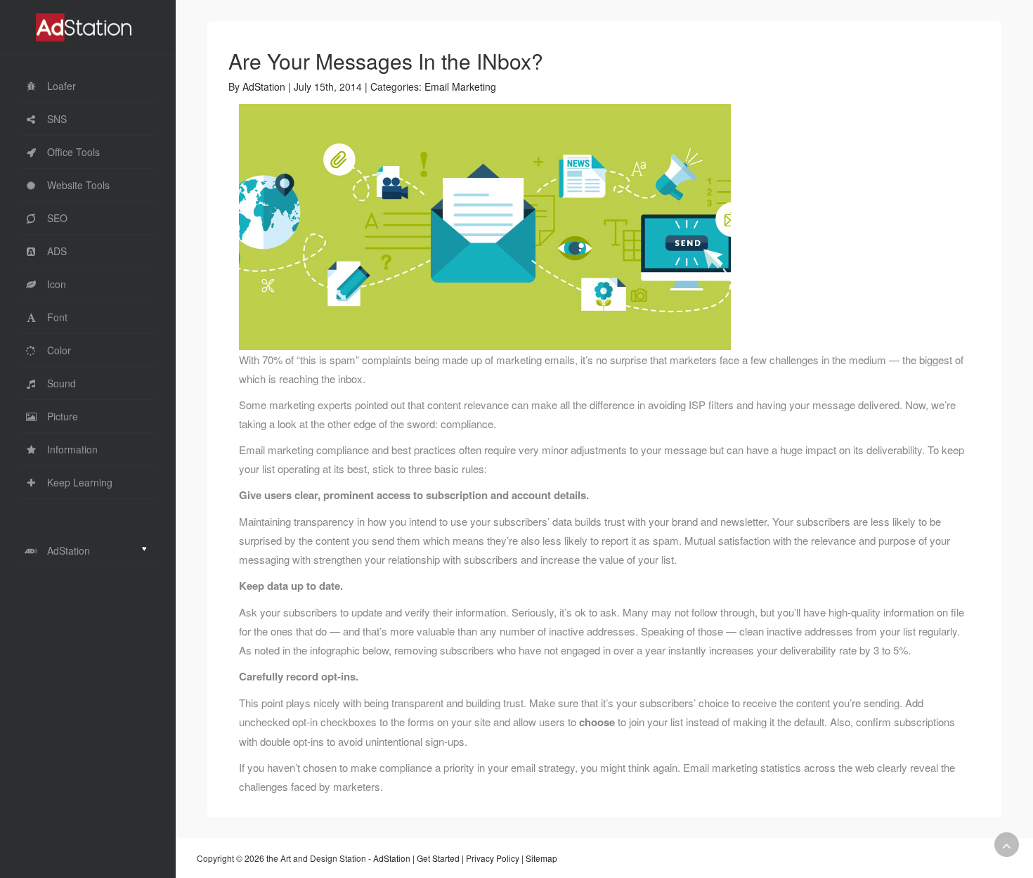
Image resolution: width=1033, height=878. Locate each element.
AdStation (263, 86)
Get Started (438, 858)
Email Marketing (460, 86)
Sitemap (541, 858)
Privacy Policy (492, 858)
